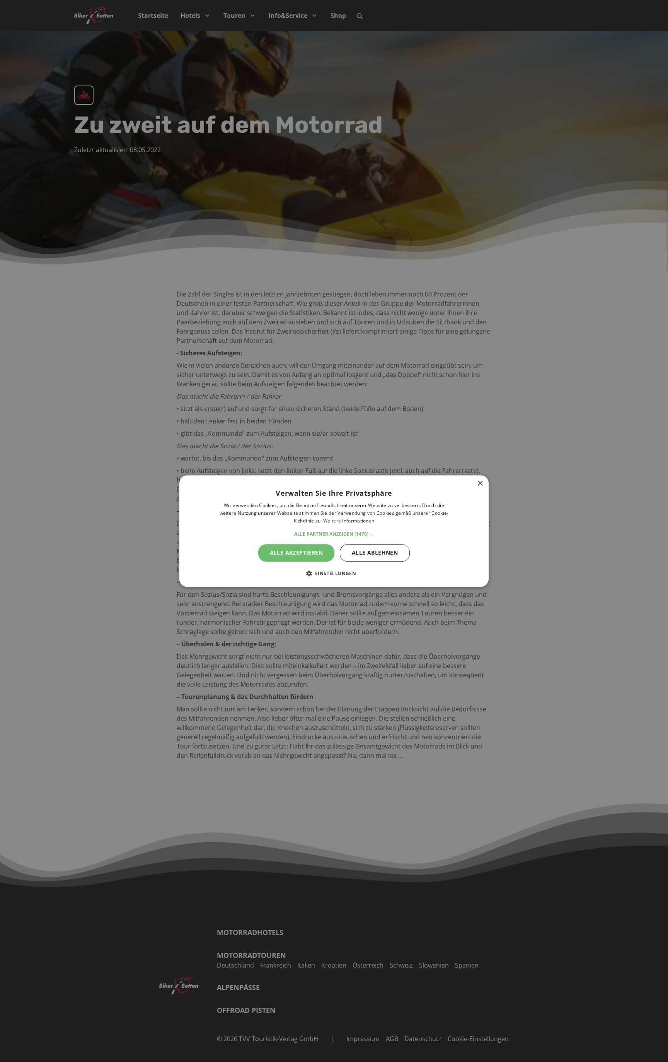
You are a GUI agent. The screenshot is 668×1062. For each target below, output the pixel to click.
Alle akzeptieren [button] (296, 552)
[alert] (334, 531)
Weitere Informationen (348, 520)
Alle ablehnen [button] (375, 552)
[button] (334, 534)
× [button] (480, 483)
